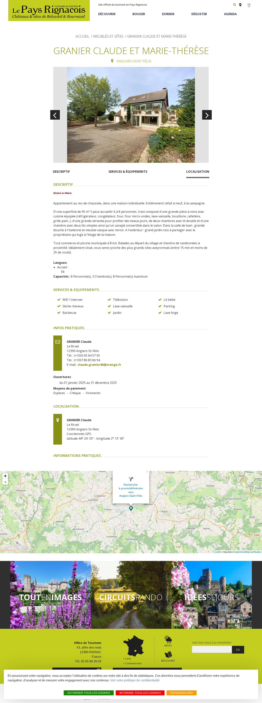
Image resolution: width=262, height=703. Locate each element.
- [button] (5, 481)
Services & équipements (128, 171)
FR (249, 5)
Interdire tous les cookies (140, 692)
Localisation (197, 171)
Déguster (199, 14)
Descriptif (61, 171)
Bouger (139, 14)
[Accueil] (49, 10)
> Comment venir (132, 663)
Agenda (230, 14)
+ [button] (5, 476)
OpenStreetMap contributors (248, 551)
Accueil (82, 36)
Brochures (168, 660)
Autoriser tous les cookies (89, 692)
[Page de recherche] (234, 4)
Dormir (168, 14)
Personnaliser (181, 692)
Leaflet (218, 551)
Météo (168, 645)
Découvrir (106, 14)
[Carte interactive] (239, 3)
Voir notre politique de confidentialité (135, 680)
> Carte (127, 658)
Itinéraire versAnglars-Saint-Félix (131, 492)
